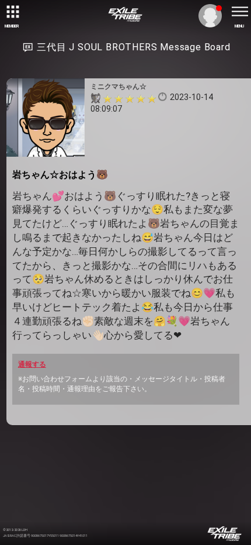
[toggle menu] (239, 11)
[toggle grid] (11, 11)
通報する (32, 364)
